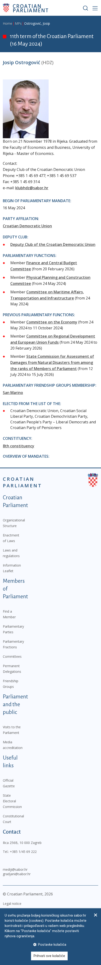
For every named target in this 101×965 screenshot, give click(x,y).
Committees (12, 656)
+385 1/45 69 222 (23, 851)
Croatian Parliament (31, 7)
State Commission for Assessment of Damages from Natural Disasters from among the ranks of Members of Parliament (52, 362)
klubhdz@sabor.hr (31, 187)
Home (7, 23)
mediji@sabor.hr (15, 869)
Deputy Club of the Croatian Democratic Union (52, 244)
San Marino (13, 392)
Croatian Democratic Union (27, 225)
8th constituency (18, 446)
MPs (18, 23)
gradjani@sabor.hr (17, 874)
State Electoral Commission (12, 801)
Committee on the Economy (51, 322)
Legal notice (12, 903)
